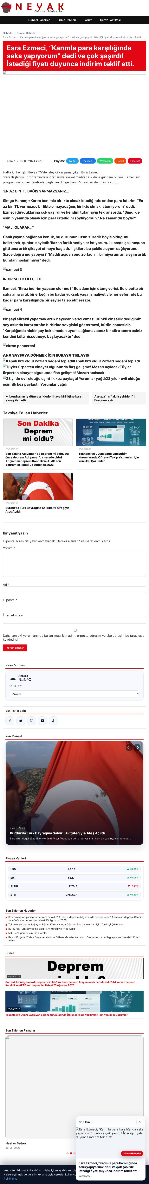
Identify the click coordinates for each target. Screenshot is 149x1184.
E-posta (10, 600)
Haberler (8, 33)
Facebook (87, 160)
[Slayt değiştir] (67, 1153)
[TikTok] (53, 720)
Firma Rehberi (67, 20)
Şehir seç (16, 686)
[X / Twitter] (20, 720)
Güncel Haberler (39, 20)
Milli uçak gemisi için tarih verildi (27, 933)
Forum (88, 20)
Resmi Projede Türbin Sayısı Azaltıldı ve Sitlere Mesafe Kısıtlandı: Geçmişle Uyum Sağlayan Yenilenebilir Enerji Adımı (74, 939)
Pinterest (135, 160)
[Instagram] (31, 720)
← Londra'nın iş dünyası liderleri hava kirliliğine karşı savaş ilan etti (44, 398)
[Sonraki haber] (137, 747)
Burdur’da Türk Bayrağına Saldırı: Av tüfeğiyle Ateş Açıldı (41, 928)
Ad (6, 584)
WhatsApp (105, 160)
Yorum (9, 548)
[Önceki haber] (129, 747)
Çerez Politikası (110, 20)
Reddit (120, 160)
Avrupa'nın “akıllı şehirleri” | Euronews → (114, 398)
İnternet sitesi (13, 615)
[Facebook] (9, 720)
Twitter (72, 160)
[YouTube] (42, 720)
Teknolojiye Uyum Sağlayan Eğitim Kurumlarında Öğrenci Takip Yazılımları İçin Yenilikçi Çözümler (65, 924)
